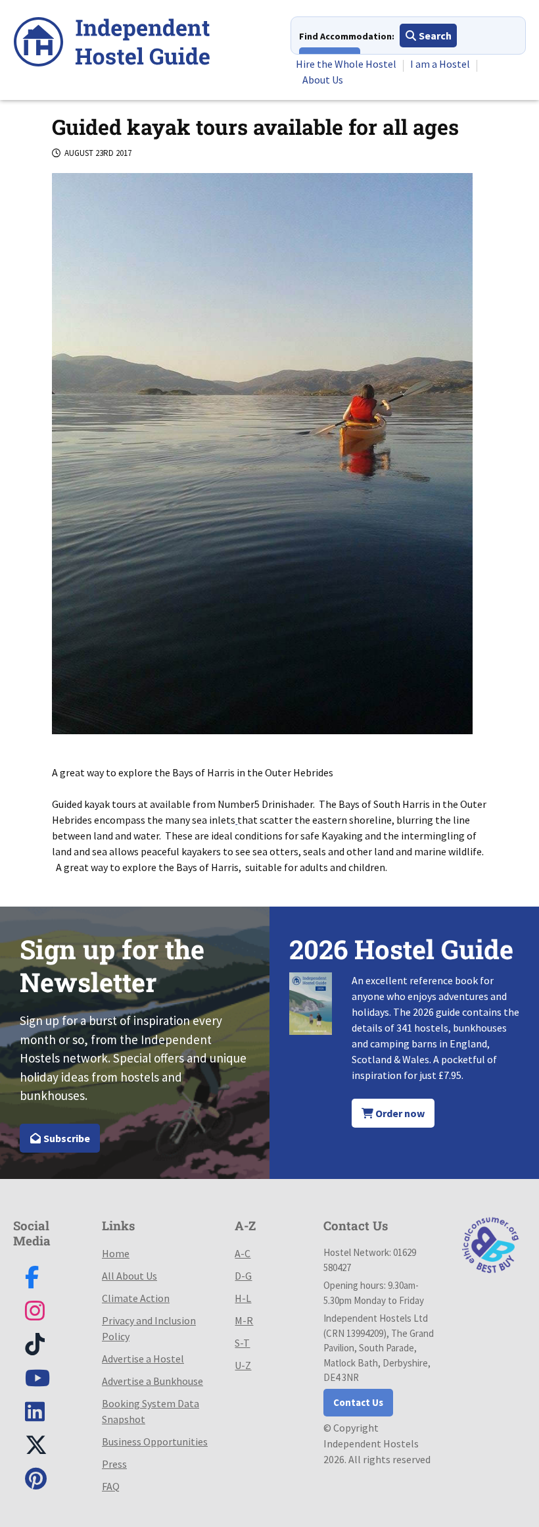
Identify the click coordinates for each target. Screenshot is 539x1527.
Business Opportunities (155, 1441)
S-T (242, 1342)
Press (114, 1463)
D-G (243, 1275)
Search (434, 35)
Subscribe (65, 1138)
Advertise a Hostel (143, 1358)
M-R (244, 1320)
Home (115, 1253)
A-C (242, 1253)
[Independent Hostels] (111, 43)
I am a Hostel (440, 63)
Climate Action (136, 1298)
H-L (243, 1298)
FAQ (111, 1486)
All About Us (129, 1275)
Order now (399, 1113)
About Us (322, 79)
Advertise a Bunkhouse (152, 1381)
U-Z (243, 1365)
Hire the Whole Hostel (346, 63)
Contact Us (358, 1402)
